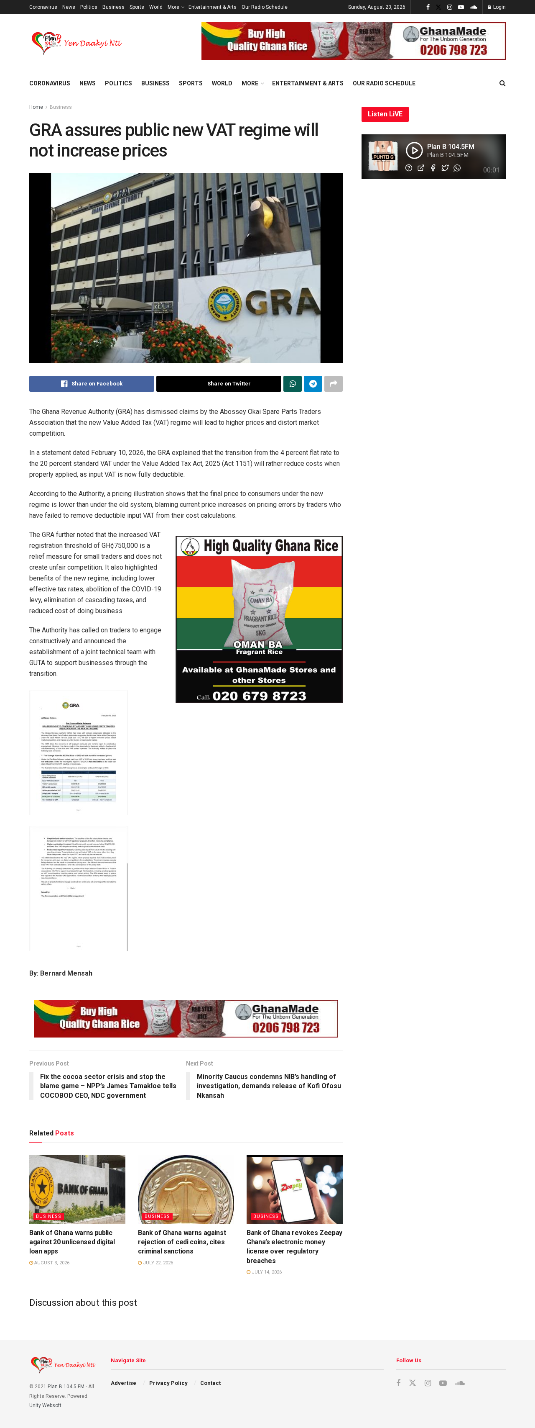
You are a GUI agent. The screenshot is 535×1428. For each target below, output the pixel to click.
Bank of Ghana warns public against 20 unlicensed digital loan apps (72, 1242)
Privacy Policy (168, 1383)
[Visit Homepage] (77, 43)
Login (499, 7)
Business (113, 7)
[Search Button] (502, 83)
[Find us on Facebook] (428, 7)
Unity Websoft (45, 1405)
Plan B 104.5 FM (66, 1386)
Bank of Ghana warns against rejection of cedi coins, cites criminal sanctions (182, 1242)
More (173, 7)
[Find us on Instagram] (449, 7)
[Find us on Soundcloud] (473, 7)
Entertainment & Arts (213, 7)
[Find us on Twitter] (438, 7)
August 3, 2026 (51, 1263)
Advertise (123, 1383)
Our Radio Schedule (265, 7)
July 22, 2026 (157, 1263)
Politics (88, 7)
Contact (210, 1383)
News (68, 7)
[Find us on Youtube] (461, 7)
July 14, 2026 (266, 1272)
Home (36, 107)
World (156, 7)
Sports (137, 7)
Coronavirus (43, 7)
